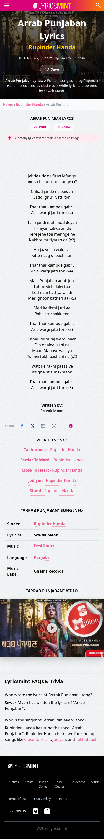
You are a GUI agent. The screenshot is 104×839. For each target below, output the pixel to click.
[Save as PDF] (70, 426)
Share (66, 127)
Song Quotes (60, 784)
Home (8, 104)
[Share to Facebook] (22, 426)
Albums (14, 782)
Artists (29, 782)
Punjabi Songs (44, 784)
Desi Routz (44, 546)
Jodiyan (59, 739)
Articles (96, 782)
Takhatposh (86, 739)
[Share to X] (32, 426)
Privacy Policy (41, 799)
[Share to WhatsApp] (54, 426)
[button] (7, 5)
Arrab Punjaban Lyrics (52, 118)
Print (42, 127)
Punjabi (41, 557)
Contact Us (63, 799)
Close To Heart (37, 739)
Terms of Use (18, 799)
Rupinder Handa (52, 47)
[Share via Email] (43, 426)
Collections (77, 782)
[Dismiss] (94, 138)
